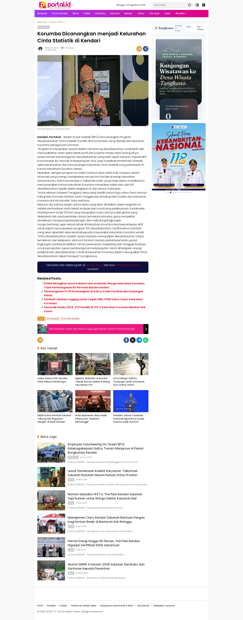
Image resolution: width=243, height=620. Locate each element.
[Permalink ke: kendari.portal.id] (41, 49)
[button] (189, 5)
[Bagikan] (145, 49)
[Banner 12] (191, 192)
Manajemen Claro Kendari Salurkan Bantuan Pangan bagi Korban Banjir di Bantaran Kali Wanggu (106, 519)
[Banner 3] (170, 192)
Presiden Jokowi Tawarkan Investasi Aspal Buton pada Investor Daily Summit (128, 418)
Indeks (63, 605)
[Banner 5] (175, 192)
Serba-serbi (43, 27)
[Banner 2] (168, 192)
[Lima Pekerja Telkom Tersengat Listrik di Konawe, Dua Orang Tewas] (130, 364)
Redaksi (51, 605)
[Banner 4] (173, 192)
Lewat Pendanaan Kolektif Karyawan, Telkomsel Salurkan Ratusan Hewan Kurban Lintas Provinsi (102, 473)
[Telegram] (139, 340)
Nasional (82, 408)
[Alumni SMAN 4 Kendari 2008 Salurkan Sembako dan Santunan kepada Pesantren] (51, 570)
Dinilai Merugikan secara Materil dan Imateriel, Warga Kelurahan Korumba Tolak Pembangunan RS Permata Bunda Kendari (94, 285)
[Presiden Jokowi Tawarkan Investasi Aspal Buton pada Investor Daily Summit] (130, 401)
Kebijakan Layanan (164, 605)
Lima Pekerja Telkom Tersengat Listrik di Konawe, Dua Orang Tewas (129, 381)
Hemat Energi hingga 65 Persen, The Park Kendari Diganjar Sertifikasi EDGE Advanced (104, 543)
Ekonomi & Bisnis (123, 408)
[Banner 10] (186, 192)
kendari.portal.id (52, 48)
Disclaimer (143, 605)
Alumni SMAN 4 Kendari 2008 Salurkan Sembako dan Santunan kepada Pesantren (106, 566)
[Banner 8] (182, 192)
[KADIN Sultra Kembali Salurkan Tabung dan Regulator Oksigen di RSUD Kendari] (55, 401)
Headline (54, 318)
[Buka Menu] (204, 5)
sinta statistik (72, 318)
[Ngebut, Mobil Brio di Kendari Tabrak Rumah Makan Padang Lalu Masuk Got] (92, 364)
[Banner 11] (189, 192)
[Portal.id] (55, 4)
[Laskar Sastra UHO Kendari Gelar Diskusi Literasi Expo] (55, 364)
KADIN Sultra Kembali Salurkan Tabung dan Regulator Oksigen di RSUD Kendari (54, 418)
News (71, 479)
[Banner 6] (177, 192)
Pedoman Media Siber (83, 605)
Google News (94, 265)
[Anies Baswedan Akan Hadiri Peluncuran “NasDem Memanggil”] (92, 401)
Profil (40, 605)
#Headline (120, 371)
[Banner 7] (180, 192)
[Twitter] (133, 340)
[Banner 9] (184, 192)
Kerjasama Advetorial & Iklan (117, 605)
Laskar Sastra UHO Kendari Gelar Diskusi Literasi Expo (52, 380)
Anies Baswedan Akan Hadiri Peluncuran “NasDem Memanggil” (91, 418)
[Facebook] (126, 340)
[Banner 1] (166, 192)
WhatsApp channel (127, 265)
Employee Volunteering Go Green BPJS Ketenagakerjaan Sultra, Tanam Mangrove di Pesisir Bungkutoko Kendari (106, 448)
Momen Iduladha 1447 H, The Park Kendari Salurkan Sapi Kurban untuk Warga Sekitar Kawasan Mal (105, 496)
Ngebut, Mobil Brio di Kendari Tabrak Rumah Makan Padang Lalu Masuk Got (92, 381)
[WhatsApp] (145, 340)
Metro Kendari (46, 371)
